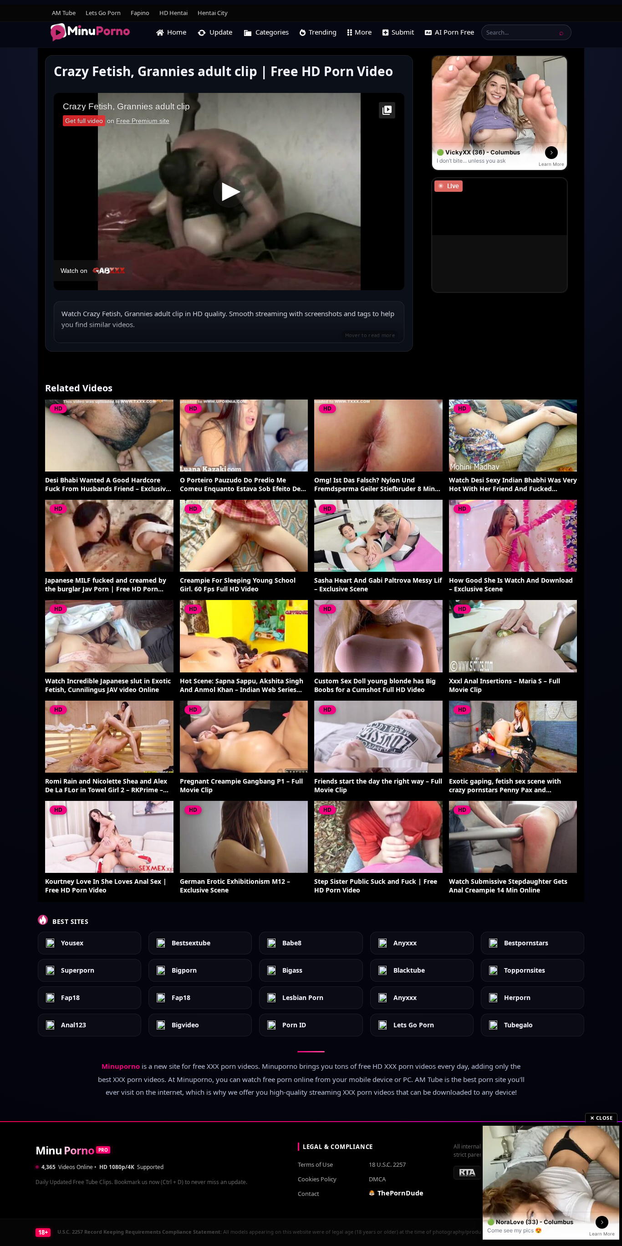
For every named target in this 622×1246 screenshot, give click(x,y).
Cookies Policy (317, 1179)
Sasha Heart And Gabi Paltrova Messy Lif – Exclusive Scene (378, 584)
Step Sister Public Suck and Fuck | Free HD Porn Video (375, 885)
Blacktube (409, 970)
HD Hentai (173, 13)
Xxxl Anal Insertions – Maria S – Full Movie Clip (504, 685)
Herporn (517, 998)
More (363, 31)
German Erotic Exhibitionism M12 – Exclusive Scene (235, 885)
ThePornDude (400, 1192)
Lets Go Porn (103, 13)
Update (220, 31)
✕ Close (601, 1117)
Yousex (72, 943)
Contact (308, 1194)
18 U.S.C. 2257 (387, 1164)
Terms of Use (315, 1164)
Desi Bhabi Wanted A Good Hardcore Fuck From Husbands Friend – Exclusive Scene (107, 484)
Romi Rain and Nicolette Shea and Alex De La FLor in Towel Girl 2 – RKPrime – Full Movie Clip (106, 786)
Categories (272, 31)
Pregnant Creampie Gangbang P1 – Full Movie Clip (241, 785)
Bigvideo (185, 1025)
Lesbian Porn (302, 998)
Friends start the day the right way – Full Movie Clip (378, 785)
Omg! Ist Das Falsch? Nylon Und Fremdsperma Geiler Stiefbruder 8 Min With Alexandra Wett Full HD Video (374, 484)
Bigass (292, 970)
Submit (403, 31)
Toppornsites (524, 970)
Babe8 (291, 943)
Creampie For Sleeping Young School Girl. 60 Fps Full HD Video (238, 584)
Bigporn (184, 970)
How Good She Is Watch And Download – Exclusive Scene (511, 584)
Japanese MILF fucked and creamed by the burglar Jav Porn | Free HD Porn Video (105, 585)
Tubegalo (518, 1025)
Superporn (77, 970)
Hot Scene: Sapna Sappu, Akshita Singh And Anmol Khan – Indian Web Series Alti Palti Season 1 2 (241, 685)
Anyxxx (405, 943)
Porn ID (294, 1025)
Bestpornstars (526, 943)
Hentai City (213, 13)
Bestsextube (191, 943)
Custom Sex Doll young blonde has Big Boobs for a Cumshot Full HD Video (375, 685)
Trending (322, 31)
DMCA (377, 1179)
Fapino (140, 13)
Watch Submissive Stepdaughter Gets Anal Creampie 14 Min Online (508, 885)
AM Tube (64, 13)
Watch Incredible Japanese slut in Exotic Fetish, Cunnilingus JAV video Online (108, 685)
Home (176, 31)
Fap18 (70, 998)
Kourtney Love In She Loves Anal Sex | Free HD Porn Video (106, 885)
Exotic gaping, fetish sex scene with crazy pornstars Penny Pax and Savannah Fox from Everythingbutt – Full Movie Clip (507, 786)
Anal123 (73, 1025)
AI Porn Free (454, 31)
